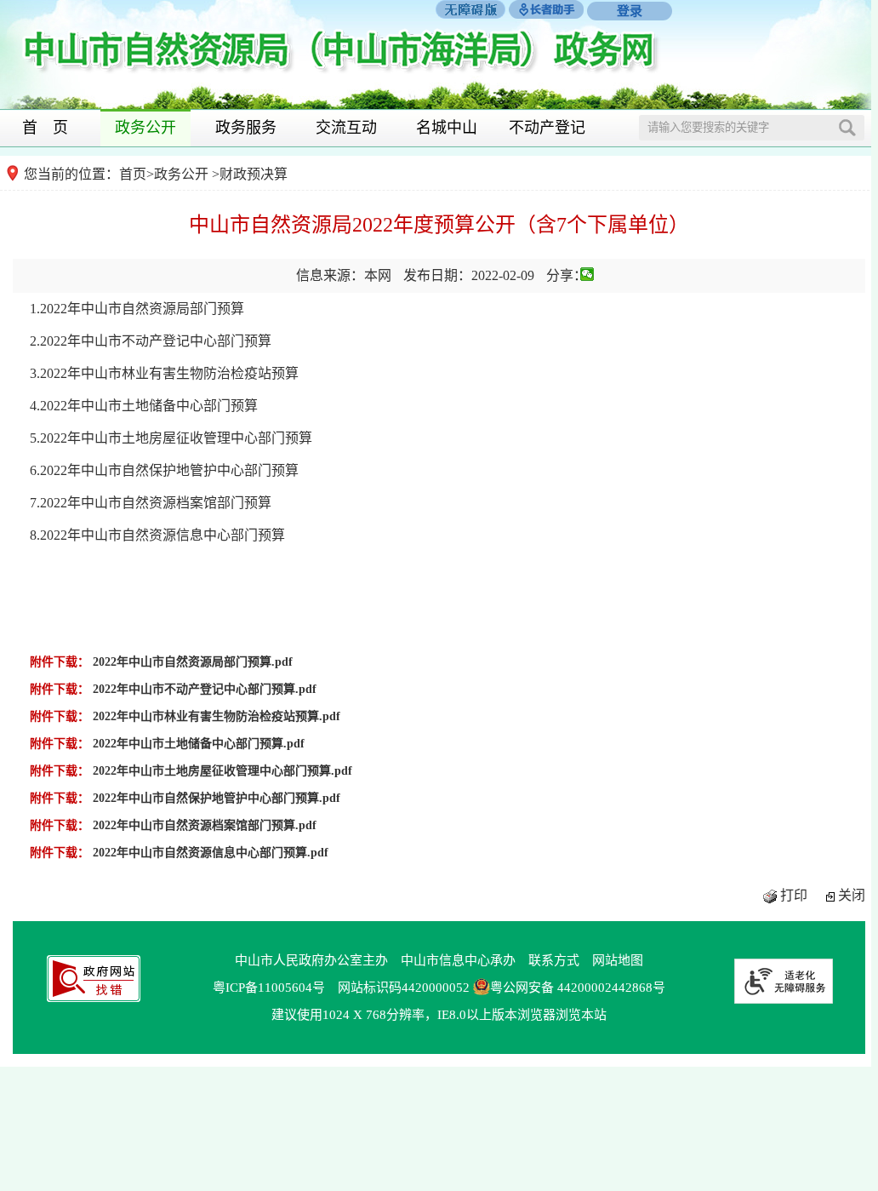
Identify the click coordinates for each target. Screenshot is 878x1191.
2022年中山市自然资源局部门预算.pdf (193, 662)
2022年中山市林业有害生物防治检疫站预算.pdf (216, 716)
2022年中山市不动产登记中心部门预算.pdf (204, 689)
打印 (793, 895)
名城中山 (446, 127)
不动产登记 (547, 127)
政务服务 (246, 127)
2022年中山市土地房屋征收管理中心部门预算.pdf (222, 770)
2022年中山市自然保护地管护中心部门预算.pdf (216, 798)
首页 (132, 174)
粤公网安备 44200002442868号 (577, 987)
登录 (629, 11)
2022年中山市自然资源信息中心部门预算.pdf (210, 852)
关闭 (851, 895)
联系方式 (553, 960)
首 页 (45, 127)
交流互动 (346, 127)
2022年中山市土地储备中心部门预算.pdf (199, 743)
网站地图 (617, 960)
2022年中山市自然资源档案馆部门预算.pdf (204, 825)
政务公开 (145, 127)
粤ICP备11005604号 (269, 987)
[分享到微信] (587, 274)
